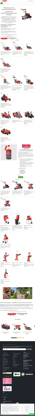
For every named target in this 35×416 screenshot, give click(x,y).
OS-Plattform (4, 358)
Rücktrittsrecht (15, 355)
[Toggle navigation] (1, 0)
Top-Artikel (17, 319)
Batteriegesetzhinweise (16, 364)
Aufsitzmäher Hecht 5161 (4, 120)
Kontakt (14, 359)
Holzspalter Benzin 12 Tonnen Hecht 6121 (5, 280)
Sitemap (14, 361)
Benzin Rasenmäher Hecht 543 (28, 51)
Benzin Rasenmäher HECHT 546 (5, 68)
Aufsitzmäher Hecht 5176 (4, 137)
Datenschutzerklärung (18, 346)
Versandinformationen (6, 368)
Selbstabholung (5, 359)
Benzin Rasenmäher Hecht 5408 (5, 51)
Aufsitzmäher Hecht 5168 (27, 120)
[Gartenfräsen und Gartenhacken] (26, 14)
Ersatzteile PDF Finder (6, 355)
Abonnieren (29, 349)
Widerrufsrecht (15, 365)
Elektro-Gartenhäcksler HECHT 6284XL (28, 226)
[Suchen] (2, 3)
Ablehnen (27, 411)
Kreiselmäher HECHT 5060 (28, 85)
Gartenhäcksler (17, 213)
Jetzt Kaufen (20, 177)
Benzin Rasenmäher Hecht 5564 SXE (16, 86)
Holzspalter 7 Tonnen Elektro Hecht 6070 (17, 263)
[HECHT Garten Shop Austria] (5, 1)
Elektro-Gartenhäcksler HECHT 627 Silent (5, 226)
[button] (29, 1)
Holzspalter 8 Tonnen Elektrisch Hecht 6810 (28, 263)
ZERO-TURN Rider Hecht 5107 (5, 103)
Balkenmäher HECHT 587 (4, 85)
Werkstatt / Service (5, 362)
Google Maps (5, 364)
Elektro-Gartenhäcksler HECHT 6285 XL (6, 245)
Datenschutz (8, 413)
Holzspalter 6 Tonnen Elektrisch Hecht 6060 (5, 263)
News (3, 365)
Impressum (3, 413)
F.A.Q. (3, 356)
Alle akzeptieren (27, 406)
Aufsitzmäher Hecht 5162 (16, 120)
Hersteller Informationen (16, 353)
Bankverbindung (5, 353)
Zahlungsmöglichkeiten (6, 367)
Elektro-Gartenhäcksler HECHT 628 (17, 225)
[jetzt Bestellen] (9, 152)
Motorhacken (17, 179)
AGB (13, 358)
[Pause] (17, 289)
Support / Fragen (5, 361)
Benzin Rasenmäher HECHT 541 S (17, 51)
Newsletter (4, 370)
